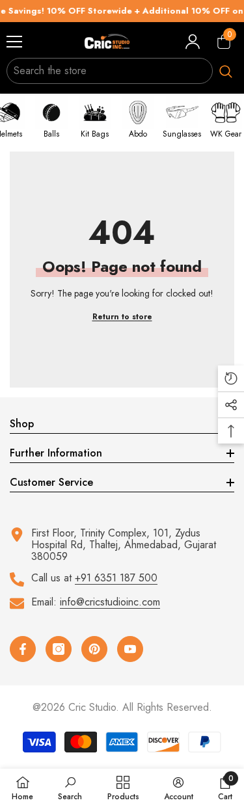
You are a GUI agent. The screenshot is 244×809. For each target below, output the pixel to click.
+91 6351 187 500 (116, 577)
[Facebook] (23, 649)
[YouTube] (130, 649)
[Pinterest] (94, 649)
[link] (70, 788)
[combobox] (110, 71)
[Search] (122, 71)
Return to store (122, 317)
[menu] (14, 41)
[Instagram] (59, 649)
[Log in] (192, 41)
